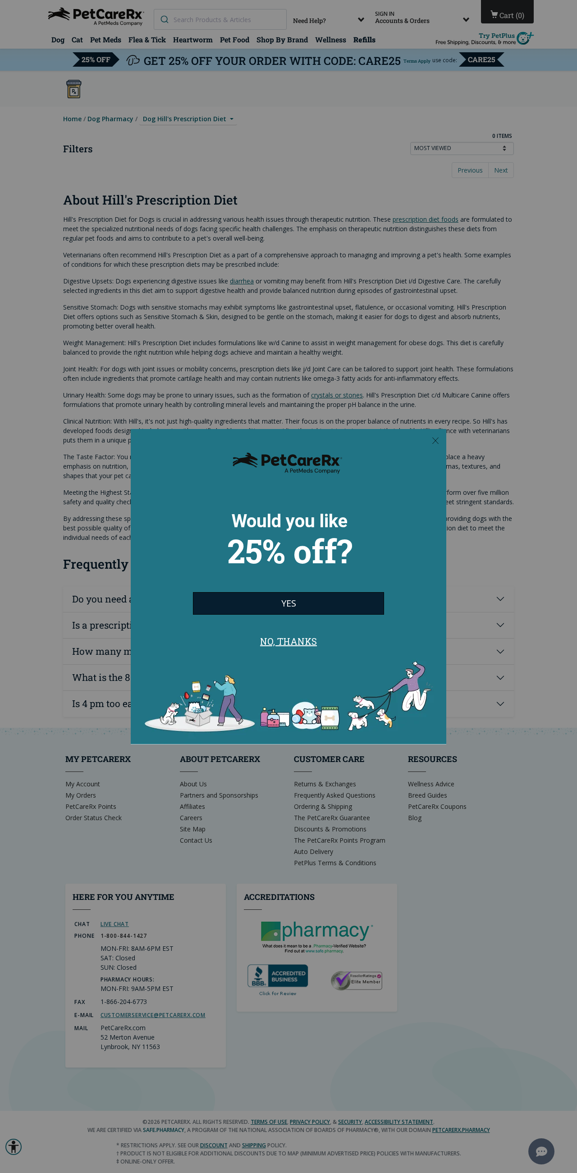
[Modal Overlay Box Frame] (288, 586)
